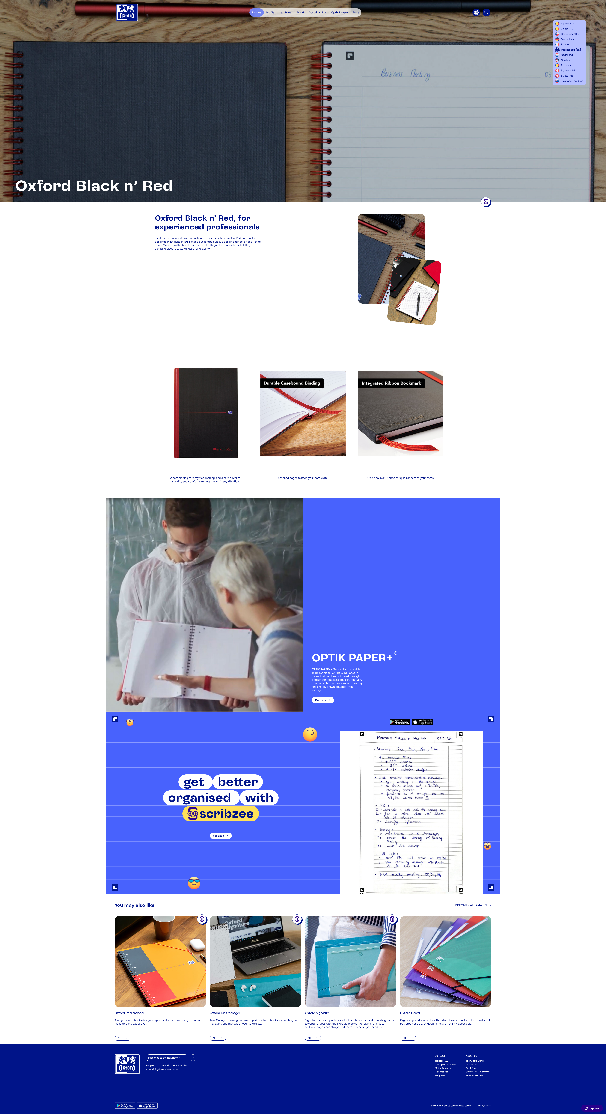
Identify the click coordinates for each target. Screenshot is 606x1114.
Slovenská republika (572, 80)
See (120, 1038)
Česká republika (570, 34)
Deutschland (568, 39)
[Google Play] (400, 722)
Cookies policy (449, 1105)
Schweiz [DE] (568, 70)
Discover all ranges (471, 905)
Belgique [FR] (568, 23)
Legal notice (436, 1105)
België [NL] (567, 28)
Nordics (565, 60)
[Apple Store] (422, 722)
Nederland (567, 54)
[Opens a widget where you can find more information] (592, 1108)
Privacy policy (464, 1105)
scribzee (218, 835)
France (565, 44)
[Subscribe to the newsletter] (193, 1057)
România (566, 65)
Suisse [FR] (567, 75)
